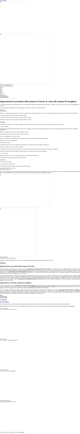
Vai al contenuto (3, 0)
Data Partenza (3, 85)
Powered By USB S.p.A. (43, 432)
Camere (1, 87)
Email (1, 94)
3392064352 (4, 299)
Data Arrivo (2, 84)
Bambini (1, 91)
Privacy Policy (63, 306)
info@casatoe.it (5, 301)
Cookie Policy (71, 306)
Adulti (1, 89)
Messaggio (2, 95)
